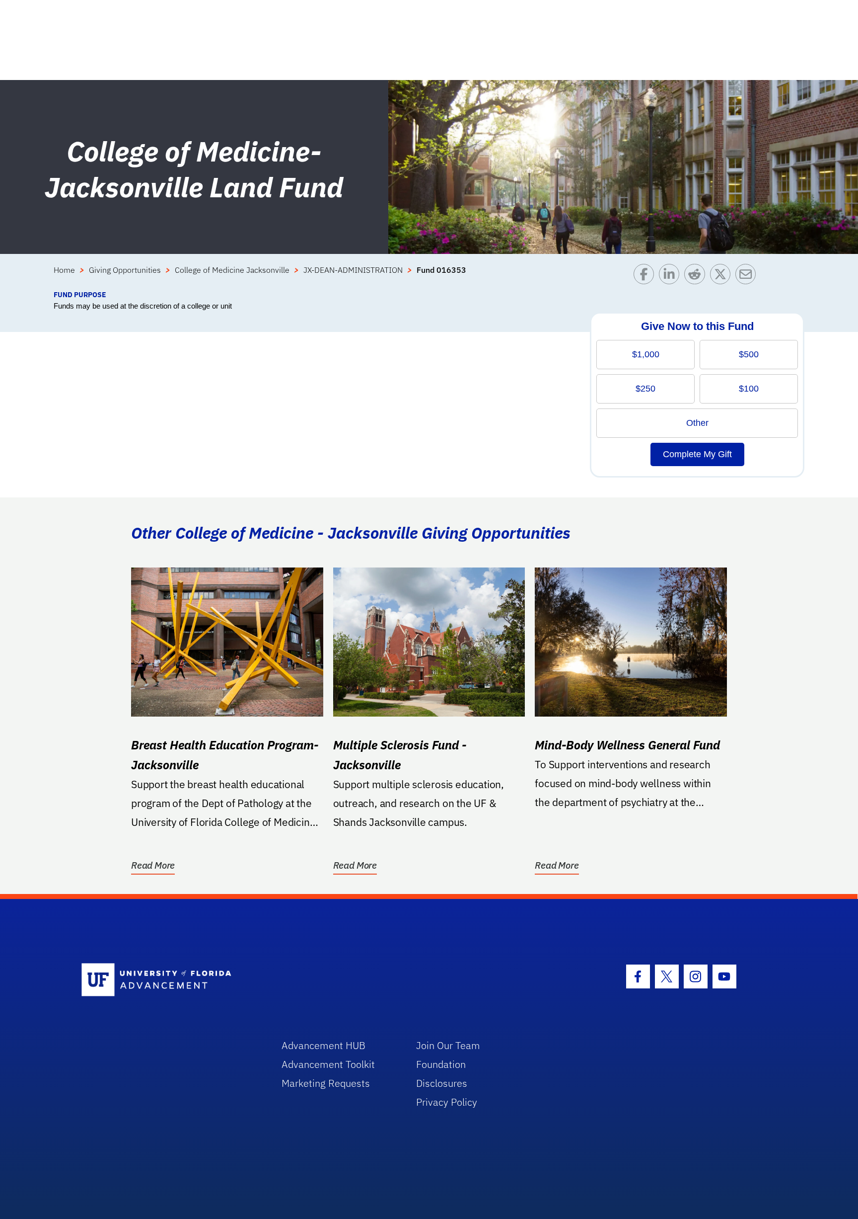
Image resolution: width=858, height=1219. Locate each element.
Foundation (441, 1064)
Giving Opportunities (125, 270)
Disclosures (441, 1083)
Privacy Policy (446, 1102)
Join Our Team (448, 1045)
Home (64, 270)
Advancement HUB (323, 1045)
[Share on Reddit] (697, 276)
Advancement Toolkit (328, 1064)
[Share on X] (722, 276)
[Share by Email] (748, 276)
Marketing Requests (326, 1083)
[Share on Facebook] (646, 276)
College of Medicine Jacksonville (232, 270)
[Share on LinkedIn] (671, 276)
